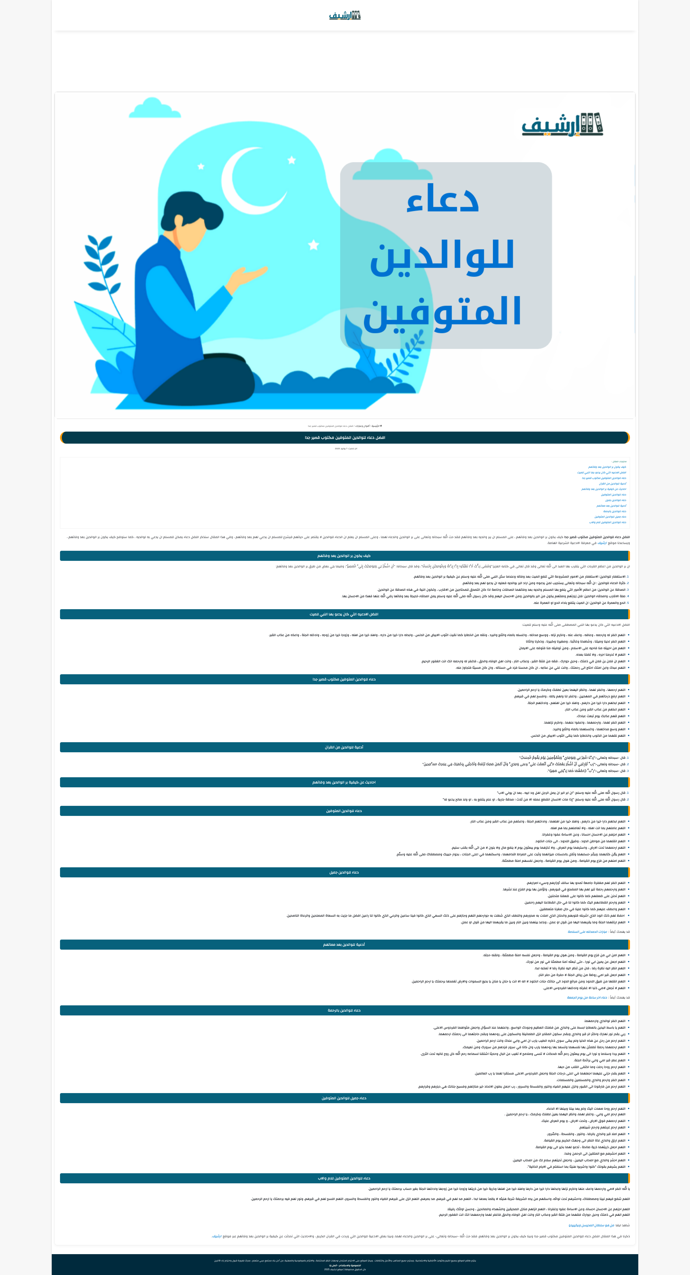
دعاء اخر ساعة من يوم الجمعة (587, 998)
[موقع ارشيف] (345, 15)
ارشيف (602, 543)
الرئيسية (375, 426)
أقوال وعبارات (362, 426)
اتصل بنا (333, 1265)
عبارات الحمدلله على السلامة (587, 932)
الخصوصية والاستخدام (350, 1265)
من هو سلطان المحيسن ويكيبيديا (591, 1225)
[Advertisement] (345, 61)
